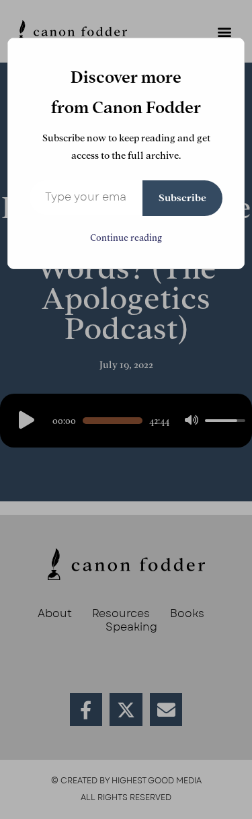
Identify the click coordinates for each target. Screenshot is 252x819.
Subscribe (182, 197)
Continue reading (126, 238)
